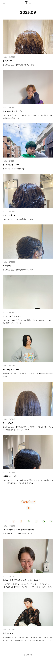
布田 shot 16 (8, 633)
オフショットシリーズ (12, 164)
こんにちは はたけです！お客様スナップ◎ (18, 219)
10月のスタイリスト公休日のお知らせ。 (19, 529)
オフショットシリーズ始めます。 (14, 168)
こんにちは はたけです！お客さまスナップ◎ (18, 65)
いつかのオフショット (12, 316)
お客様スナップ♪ (10, 476)
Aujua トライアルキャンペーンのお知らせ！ (22, 580)
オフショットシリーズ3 (12, 111)
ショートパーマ (9, 215)
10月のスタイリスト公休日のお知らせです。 (18, 533)
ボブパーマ (7, 60)
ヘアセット (7, 265)
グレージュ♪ (8, 422)
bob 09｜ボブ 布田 (11, 369)
